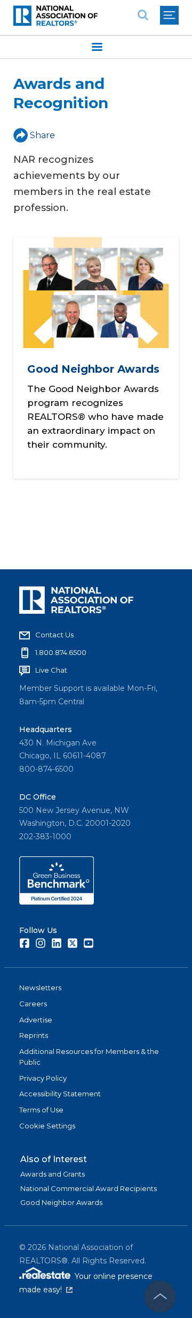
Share (42, 135)
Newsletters (40, 987)
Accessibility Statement (60, 1093)
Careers (33, 1003)
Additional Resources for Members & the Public (89, 1056)
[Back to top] (160, 1297)
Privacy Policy (43, 1078)
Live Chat (51, 670)
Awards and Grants (52, 1174)
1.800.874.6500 (60, 652)
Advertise (35, 1019)
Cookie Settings (47, 1125)
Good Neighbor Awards (93, 369)
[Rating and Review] (56, 902)
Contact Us (54, 634)
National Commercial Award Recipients (88, 1188)
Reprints (33, 1035)
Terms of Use (41, 1109)
